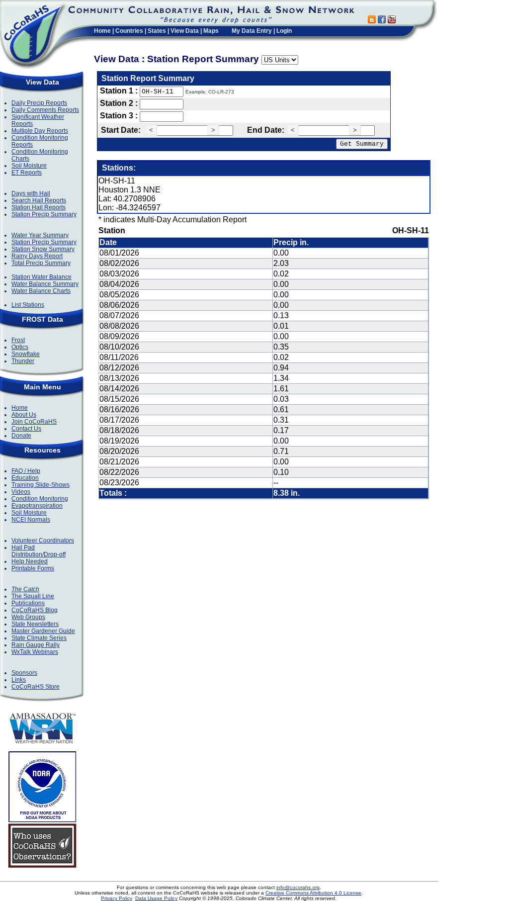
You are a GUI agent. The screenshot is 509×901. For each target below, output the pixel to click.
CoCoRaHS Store (35, 686)
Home (102, 30)
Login (284, 30)
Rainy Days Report (37, 256)
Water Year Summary (40, 235)
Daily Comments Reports (45, 109)
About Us (23, 414)
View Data (184, 30)
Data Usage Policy (156, 898)
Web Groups (28, 617)
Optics (19, 347)
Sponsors (24, 672)
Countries (129, 30)
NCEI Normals (30, 519)
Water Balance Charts (41, 290)
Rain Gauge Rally (35, 644)
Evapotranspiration (37, 505)
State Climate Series (39, 637)
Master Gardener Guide (43, 631)
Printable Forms (32, 568)
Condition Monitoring (39, 498)
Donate (21, 435)
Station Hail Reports (38, 207)
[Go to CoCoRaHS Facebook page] (382, 20)
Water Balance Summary (45, 283)
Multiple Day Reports (39, 130)
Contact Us (26, 428)
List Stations (27, 304)
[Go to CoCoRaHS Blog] (372, 20)
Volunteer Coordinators (42, 540)
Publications (28, 603)
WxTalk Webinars (34, 651)
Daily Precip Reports (39, 102)
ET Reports (26, 172)
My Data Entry (252, 30)
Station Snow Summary (43, 249)
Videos (20, 491)
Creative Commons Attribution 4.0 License (313, 893)
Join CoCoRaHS (34, 421)
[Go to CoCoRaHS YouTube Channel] (392, 20)
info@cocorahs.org (298, 887)
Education (25, 477)
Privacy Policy (116, 898)
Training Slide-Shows (40, 484)
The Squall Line (32, 596)
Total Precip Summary (41, 263)
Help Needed (29, 561)
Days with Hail (30, 193)
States (157, 30)
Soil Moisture (29, 165)
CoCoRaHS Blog (34, 610)
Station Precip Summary (44, 214)
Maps (211, 30)
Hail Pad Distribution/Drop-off (38, 551)
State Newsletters (35, 624)
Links (18, 679)
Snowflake (25, 354)
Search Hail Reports (38, 200)
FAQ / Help (25, 470)
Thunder (22, 361)
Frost (18, 340)
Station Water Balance (41, 276)
